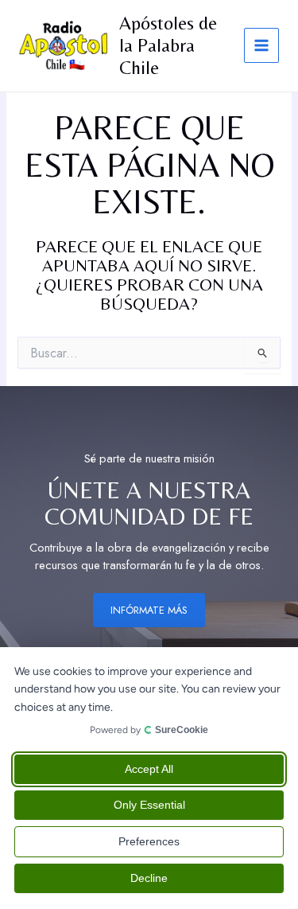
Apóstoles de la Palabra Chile (168, 45)
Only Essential (149, 804)
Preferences (149, 841)
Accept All (149, 769)
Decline (149, 878)
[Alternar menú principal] (261, 45)
